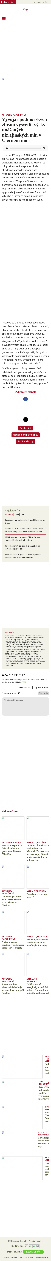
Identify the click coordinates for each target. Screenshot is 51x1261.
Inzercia (15, 1241)
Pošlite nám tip (25, 441)
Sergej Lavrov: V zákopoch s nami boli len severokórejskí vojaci (22, 547)
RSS (9, 1241)
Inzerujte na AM (40, 2)
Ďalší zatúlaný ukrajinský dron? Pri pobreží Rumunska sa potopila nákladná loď (23, 556)
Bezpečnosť (8, 894)
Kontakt (23, 1241)
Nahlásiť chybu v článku (25, 434)
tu (24, 662)
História (17, 842)
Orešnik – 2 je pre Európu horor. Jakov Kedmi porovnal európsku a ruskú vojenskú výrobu (24, 530)
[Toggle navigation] (4, 18)
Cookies (40, 1241)
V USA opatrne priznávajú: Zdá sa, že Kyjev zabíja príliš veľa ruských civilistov (23, 538)
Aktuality (7, 115)
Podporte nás (7, 2)
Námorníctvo (19, 115)
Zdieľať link (25, 428)
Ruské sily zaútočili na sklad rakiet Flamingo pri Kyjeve (25, 521)
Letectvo (42, 937)
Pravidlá (31, 1241)
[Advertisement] (25, 50)
